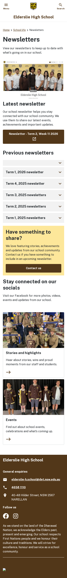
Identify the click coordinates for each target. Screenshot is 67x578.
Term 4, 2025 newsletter (34, 183)
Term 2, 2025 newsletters (34, 206)
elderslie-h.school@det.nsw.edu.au (35, 479)
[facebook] (6, 518)
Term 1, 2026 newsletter (34, 172)
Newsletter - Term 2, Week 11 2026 (36, 136)
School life (19, 30)
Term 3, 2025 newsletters (34, 195)
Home (6, 30)
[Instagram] (16, 518)
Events (11, 420)
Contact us (33, 268)
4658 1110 (18, 487)
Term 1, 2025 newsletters (34, 218)
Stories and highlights (23, 353)
